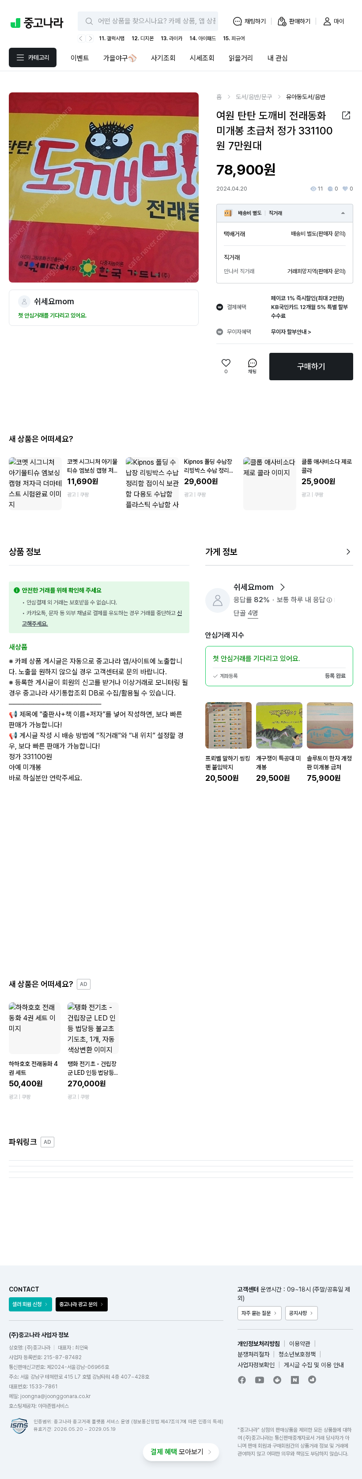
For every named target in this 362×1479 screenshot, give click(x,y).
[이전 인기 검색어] (82, 38)
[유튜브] (259, 1380)
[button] (346, 115)
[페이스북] (242, 1380)
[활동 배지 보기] (282, 587)
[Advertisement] (181, 881)
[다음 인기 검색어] (90, 38)
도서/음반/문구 (254, 96)
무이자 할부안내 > (291, 332)
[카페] (277, 1380)
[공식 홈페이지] (312, 1379)
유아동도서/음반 (305, 96)
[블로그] (294, 1380)
